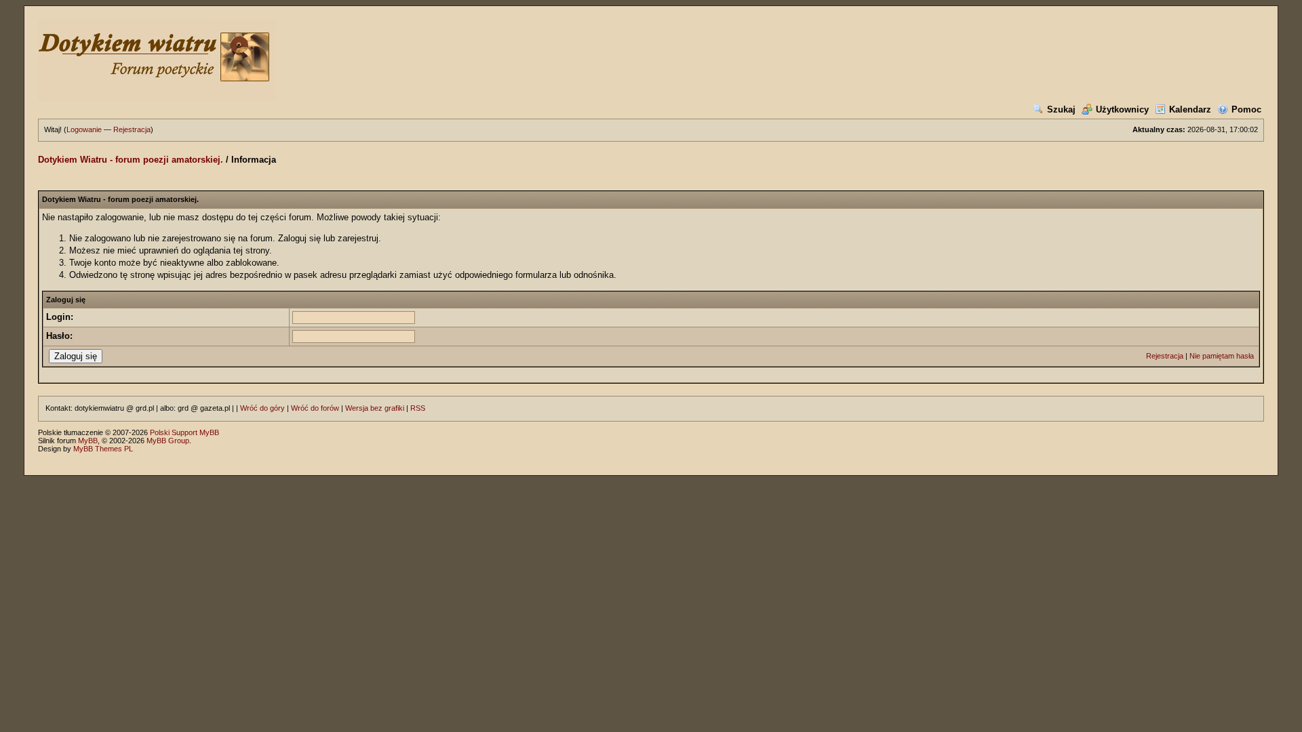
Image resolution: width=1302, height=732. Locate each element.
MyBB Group (167, 440)
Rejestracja (132, 129)
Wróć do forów (315, 408)
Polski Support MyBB (184, 432)
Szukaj (1061, 109)
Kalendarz (1190, 109)
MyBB (88, 440)
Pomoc (1246, 109)
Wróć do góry (262, 408)
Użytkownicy (1122, 109)
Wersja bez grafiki (374, 408)
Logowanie (84, 129)
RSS (417, 408)
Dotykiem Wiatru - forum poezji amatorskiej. (130, 160)
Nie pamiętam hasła (1221, 356)
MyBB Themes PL (103, 449)
